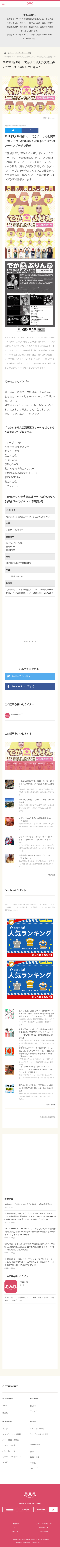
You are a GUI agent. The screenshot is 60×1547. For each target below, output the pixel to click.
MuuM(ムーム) (30, 1495)
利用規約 (16, 1523)
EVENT (33, 1421)
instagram (25, 1509)
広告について (16, 1531)
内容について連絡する (47, 1117)
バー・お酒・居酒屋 (10, 1440)
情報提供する (43, 1527)
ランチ (5, 1429)
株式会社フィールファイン (34, 1542)
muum (53, 118)
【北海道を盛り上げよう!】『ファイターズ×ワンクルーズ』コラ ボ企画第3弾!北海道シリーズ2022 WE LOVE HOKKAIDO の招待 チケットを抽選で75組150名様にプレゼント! (30, 1217)
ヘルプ (16, 1527)
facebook (10, 1509)
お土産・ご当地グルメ (11, 1457)
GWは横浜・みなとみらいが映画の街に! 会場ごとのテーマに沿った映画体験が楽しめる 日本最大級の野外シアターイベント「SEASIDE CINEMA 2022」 (29, 1248)
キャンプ (33, 1468)
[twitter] (13, 130)
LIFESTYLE (35, 1444)
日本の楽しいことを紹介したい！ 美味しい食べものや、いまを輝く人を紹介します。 (29, 1299)
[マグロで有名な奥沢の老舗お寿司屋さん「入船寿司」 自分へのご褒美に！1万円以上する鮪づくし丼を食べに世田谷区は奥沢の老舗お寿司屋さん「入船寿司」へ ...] (9, 826)
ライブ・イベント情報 (39, 1434)
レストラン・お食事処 (11, 1434)
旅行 (32, 1452)
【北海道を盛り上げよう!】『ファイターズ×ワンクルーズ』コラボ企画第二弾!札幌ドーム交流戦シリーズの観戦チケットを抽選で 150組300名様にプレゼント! (29, 1263)
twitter (41, 1509)
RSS (53, 1509)
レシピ (5, 1462)
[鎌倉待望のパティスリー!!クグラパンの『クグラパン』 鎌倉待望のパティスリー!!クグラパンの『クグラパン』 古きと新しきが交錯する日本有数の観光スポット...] (9, 863)
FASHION (34, 1398)
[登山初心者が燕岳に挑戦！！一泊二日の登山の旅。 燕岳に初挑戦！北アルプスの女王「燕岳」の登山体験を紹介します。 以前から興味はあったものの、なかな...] (9, 807)
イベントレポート (37, 1429)
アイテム (33, 1411)
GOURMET (7, 1421)
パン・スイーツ (8, 1451)
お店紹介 (33, 1406)
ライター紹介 (43, 1531)
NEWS (5, 1413)
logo (30, 3)
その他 (33, 1463)
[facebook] (30, 130)
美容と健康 (34, 1457)
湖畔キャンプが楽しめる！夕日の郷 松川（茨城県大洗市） (28, 1205)
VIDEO (5, 1406)
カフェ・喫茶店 (8, 1445)
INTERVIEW (7, 1398)
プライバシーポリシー (44, 1523)
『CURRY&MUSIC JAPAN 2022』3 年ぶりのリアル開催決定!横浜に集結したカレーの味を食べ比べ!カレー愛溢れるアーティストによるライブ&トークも (30, 1233)
